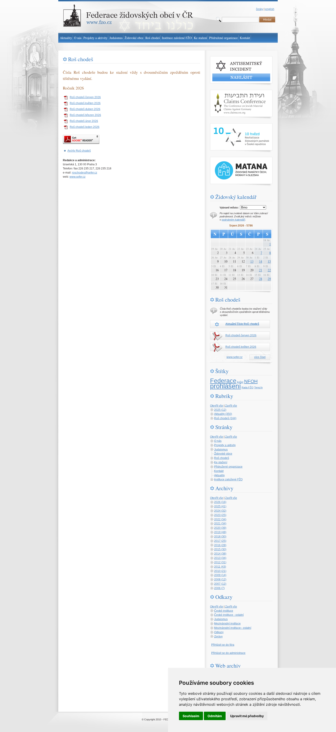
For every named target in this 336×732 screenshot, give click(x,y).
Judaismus (221, 449)
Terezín (258, 387)
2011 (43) (220, 566)
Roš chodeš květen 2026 (85, 103)
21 (260, 270)
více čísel (260, 357)
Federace (223, 380)
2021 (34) (220, 523)
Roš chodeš (221, 458)
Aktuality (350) (223, 414)
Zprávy (218, 636)
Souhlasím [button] (191, 716)
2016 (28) (220, 545)
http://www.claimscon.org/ (225, 91)
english (269, 9)
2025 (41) (220, 506)
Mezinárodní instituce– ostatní (232, 627)
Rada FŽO (247, 387)
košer (240, 382)
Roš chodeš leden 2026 (84, 127)
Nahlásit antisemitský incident (228, 58)
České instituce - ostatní (229, 614)
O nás (217, 440)
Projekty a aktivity (225, 445)
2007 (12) (220, 583)
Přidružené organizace (228, 466)
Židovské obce (223, 453)
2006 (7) (219, 588)
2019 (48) (220, 532)
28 (260, 278)
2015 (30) (220, 549)
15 (269, 261)
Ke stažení (220, 462)
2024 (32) (220, 510)
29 (269, 278)
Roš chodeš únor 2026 (84, 121)
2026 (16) (220, 502)
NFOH (251, 381)
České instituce (223, 610)
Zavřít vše (231, 405)
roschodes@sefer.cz (84, 172)
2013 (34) (220, 558)
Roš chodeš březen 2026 (85, 115)
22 (269, 270)
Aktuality (219, 475)
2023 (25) (220, 515)
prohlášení (225, 386)
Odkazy (219, 632)
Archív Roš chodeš (79, 150)
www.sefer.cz (77, 176)
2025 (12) (220, 409)
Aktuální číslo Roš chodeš (242, 324)
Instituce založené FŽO (228, 479)
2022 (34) (220, 519)
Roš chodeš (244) (225, 418)
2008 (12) (220, 579)
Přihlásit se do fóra (222, 644)
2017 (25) (220, 540)
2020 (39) (220, 527)
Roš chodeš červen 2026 (85, 97)
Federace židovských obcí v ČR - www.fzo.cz (85, 2)
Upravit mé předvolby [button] (247, 716)
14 (260, 261)
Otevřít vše (216, 405)
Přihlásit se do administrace (228, 653)
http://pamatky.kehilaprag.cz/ (227, 159)
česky (259, 9)
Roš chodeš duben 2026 (85, 109)
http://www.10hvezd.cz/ (224, 125)
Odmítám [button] (215, 716)
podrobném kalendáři (233, 219)
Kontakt (219, 471)
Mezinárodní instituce (227, 623)
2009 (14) (220, 575)
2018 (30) (220, 536)
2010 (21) (220, 571)
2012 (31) (220, 562)
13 (251, 261)
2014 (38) (220, 553)
